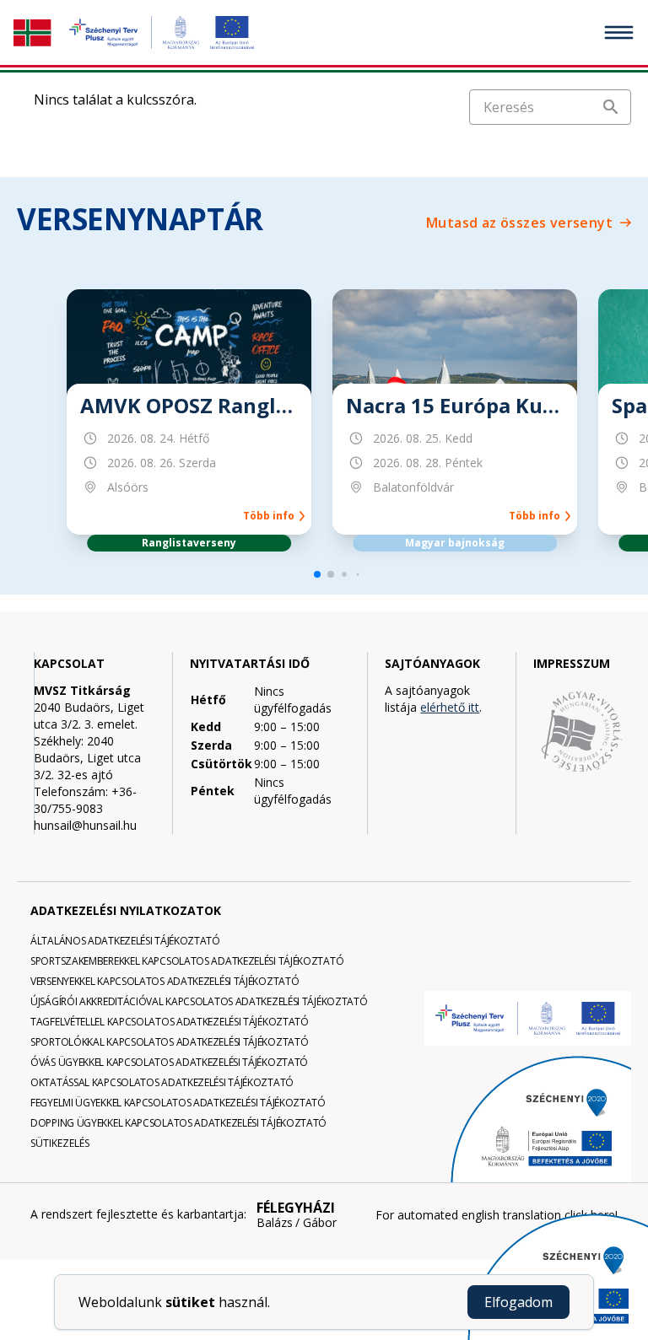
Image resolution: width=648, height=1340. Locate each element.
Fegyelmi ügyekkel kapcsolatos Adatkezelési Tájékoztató (178, 1102)
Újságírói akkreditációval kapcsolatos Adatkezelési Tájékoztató (198, 1001)
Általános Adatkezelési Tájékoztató (125, 941)
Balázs (274, 1223)
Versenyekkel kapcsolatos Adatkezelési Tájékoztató (164, 981)
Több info (271, 516)
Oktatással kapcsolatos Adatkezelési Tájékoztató (162, 1082)
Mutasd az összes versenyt (519, 222)
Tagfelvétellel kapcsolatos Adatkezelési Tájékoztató (169, 1021)
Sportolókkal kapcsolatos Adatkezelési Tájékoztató (169, 1042)
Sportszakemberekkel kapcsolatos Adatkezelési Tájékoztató (186, 961)
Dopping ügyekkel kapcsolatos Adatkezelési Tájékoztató (178, 1123)
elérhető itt (449, 707)
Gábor (320, 1223)
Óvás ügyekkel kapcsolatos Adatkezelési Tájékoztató (169, 1062)
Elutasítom (410, 1302)
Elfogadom (518, 1302)
